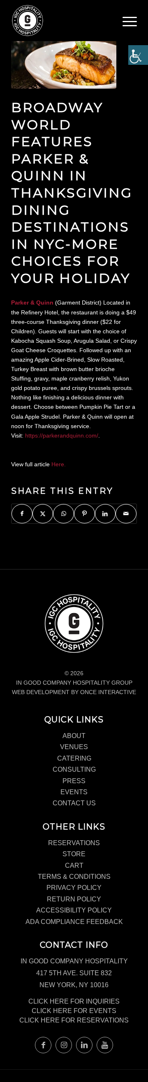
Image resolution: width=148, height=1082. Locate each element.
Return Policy (74, 899)
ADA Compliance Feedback (74, 921)
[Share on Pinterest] (84, 513)
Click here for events (74, 1010)
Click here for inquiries (74, 1001)
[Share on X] (42, 513)
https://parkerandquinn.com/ (61, 435)
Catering (74, 758)
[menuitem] (130, 24)
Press (74, 780)
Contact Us (74, 803)
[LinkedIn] (84, 1045)
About (74, 735)
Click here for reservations (74, 1020)
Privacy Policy (74, 887)
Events (74, 792)
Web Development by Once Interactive (74, 692)
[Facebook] (43, 1045)
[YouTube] (105, 1045)
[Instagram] (64, 1045)
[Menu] (130, 22)
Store (74, 853)
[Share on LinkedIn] (105, 513)
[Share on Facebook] (22, 513)
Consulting (74, 769)
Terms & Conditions (74, 876)
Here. (58, 464)
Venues (74, 746)
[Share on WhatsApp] (63, 513)
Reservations (74, 842)
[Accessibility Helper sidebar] (138, 55)
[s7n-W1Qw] (63, 55)
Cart (74, 865)
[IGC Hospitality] (61, 20)
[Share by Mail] (126, 513)
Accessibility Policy (74, 910)
